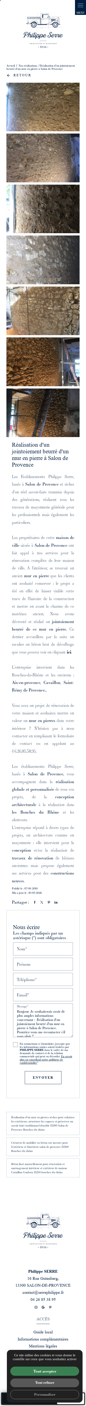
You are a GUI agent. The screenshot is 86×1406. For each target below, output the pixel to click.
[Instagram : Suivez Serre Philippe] (36, 1307)
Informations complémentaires (43, 1339)
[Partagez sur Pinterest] (49, 902)
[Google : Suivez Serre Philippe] (43, 1307)
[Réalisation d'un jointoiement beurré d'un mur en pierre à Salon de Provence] (43, 107)
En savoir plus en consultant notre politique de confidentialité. (46, 1059)
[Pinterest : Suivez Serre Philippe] (50, 1307)
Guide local (43, 1332)
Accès (43, 1319)
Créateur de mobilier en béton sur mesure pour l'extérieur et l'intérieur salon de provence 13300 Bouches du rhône (40, 1147)
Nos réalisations (28, 65)
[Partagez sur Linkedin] (56, 902)
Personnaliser (44, 1394)
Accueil (10, 65)
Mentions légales (43, 1346)
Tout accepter (44, 1371)
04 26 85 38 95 (43, 1299)
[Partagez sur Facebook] (34, 902)
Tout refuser (44, 1382)
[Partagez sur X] (42, 902)
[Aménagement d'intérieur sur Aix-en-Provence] (43, 30)
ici (69, 652)
